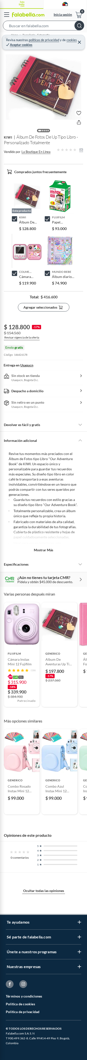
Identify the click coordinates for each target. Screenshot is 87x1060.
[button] (43, 26)
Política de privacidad (22, 1012)
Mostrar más (43, 550)
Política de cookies (20, 1004)
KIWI (8, 137)
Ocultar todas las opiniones (43, 891)
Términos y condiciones (24, 996)
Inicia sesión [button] (63, 14)
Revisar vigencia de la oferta (21, 337)
